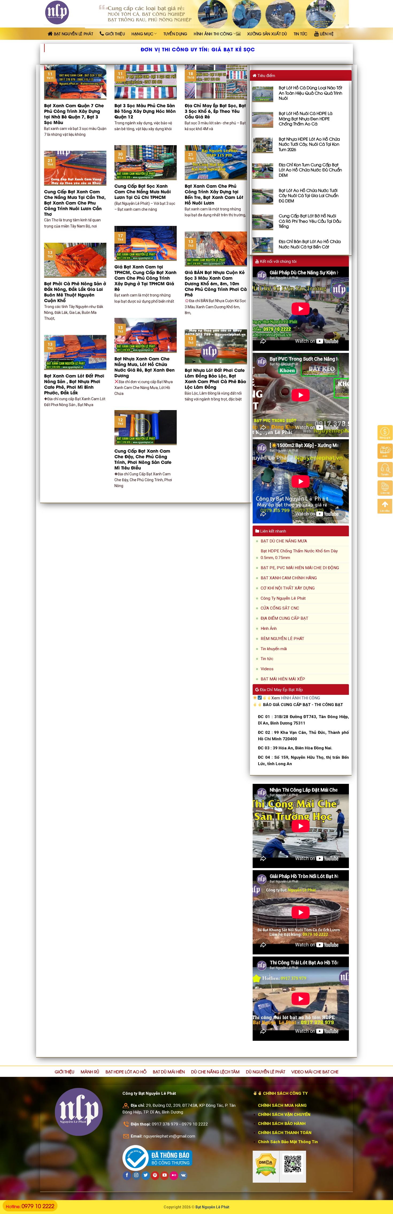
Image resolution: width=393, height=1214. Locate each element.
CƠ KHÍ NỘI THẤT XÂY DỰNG (288, 588)
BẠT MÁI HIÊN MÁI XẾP (283, 679)
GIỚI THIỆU (64, 1071)
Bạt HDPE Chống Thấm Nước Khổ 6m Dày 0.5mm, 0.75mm (299, 554)
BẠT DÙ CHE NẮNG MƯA (284, 541)
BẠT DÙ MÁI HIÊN (169, 1071)
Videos (267, 668)
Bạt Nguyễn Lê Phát (212, 1207)
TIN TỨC (300, 33)
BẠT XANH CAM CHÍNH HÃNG (289, 578)
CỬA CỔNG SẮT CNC (280, 608)
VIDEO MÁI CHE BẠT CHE (314, 1071)
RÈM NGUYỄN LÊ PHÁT (282, 638)
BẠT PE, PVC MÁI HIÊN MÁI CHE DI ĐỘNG (300, 567)
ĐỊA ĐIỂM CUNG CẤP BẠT (284, 618)
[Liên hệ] (385, 487)
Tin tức (267, 658)
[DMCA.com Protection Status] (266, 1164)
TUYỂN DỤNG (175, 33)
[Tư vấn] (385, 469)
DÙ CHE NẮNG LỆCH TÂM (215, 1071)
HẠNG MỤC (142, 33)
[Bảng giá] (385, 432)
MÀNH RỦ (90, 1071)
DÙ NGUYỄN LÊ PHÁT (265, 1071)
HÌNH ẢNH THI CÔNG (213, 33)
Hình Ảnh (269, 628)
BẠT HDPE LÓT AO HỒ (126, 1071)
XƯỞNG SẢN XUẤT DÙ (267, 33)
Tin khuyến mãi (274, 648)
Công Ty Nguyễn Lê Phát (283, 598)
